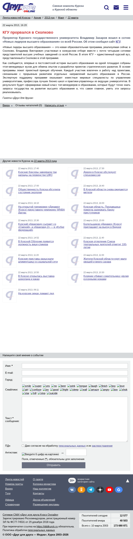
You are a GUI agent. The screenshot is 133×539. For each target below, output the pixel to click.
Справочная (12, 504)
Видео (9, 488)
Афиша (9, 499)
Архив (37, 17)
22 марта (73, 17)
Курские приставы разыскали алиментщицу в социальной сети (38, 260)
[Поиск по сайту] (106, 7)
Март (61, 17)
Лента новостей (14, 479)
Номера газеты (14, 484)
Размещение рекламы (46, 504)
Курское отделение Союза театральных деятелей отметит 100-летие (105, 244)
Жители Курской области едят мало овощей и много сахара (105, 260)
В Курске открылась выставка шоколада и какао (36, 277)
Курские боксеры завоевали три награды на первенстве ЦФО (37, 173)
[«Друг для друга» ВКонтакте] (72, 490)
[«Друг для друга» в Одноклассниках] (81, 490)
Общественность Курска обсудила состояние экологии (39, 191)
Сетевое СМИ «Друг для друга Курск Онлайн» (30, 514)
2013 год (50, 17)
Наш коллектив (42, 488)
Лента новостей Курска (16, 17)
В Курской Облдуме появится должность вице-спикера (36, 243)
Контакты (38, 493)
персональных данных (72, 445)
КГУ (118, 41)
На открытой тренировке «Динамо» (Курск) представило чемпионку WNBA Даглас (41, 209)
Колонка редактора (44, 484)
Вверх (6, 105)
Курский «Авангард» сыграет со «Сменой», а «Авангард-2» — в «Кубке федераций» (41, 227)
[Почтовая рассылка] (116, 7)
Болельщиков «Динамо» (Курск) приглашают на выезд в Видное (102, 225)
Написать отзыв (54, 105)
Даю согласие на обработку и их (69, 445)
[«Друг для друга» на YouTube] (109, 490)
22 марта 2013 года (45, 160)
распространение (102, 445)
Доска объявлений (44, 499)
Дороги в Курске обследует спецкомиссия (99, 173)
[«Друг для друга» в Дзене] (100, 490)
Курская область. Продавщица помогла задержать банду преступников (101, 209)
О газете (38, 479)
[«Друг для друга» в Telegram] (91, 490)
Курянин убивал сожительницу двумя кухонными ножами (106, 277)
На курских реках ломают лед (36, 293)
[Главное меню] (126, 7)
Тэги (7, 493)
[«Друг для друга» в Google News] (119, 490)
